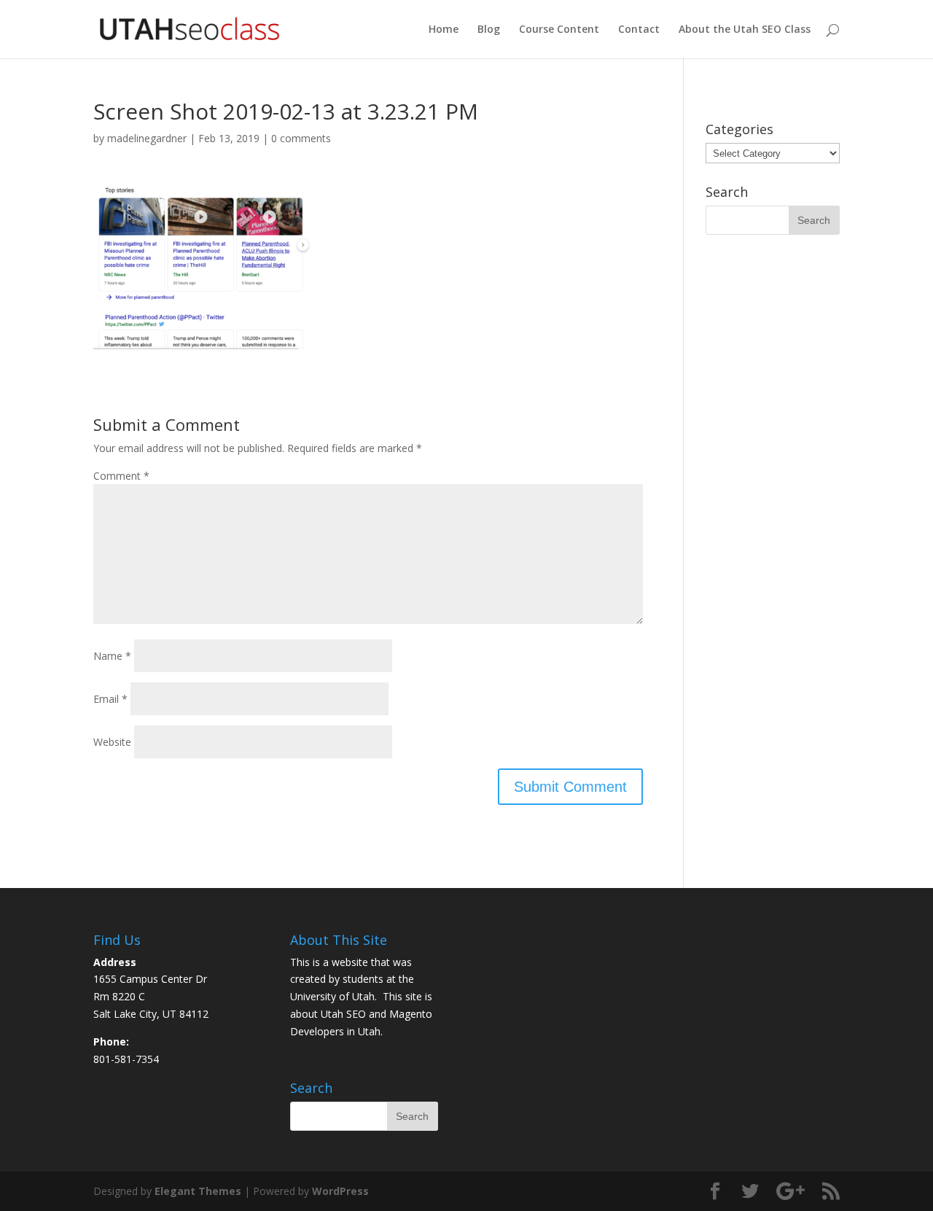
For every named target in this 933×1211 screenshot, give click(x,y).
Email (110, 699)
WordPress (340, 1191)
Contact (639, 30)
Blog (488, 30)
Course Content (559, 30)
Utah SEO (343, 1014)
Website (112, 742)
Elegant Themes (198, 1191)
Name (112, 656)
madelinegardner (147, 138)
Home (443, 30)
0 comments (301, 138)
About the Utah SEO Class (745, 30)
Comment (121, 476)
